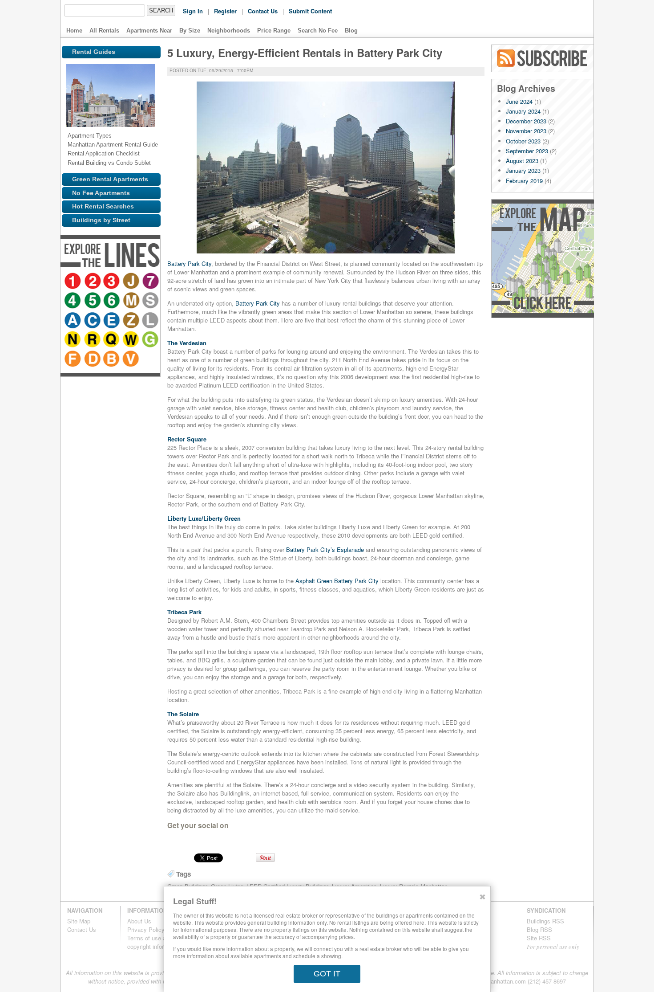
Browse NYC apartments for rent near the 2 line (93, 281)
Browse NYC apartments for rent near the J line (132, 281)
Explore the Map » (542, 259)
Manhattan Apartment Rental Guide (113, 144)
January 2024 (523, 111)
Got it (327, 973)
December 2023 (526, 121)
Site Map (78, 921)
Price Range (274, 30)
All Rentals (104, 30)
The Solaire (183, 714)
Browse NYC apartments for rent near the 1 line (73, 281)
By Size (189, 30)
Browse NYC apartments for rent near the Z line (93, 340)
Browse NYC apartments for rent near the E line (73, 340)
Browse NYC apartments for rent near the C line (129, 320)
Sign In (193, 11)
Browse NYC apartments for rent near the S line (93, 320)
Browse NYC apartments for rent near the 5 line (109, 301)
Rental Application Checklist (104, 153)
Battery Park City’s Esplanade (325, 549)
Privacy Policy (146, 929)
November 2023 (526, 131)
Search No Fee (318, 30)
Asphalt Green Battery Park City (337, 580)
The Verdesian (186, 343)
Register (225, 11)
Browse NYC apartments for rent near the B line (112, 379)
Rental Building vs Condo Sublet (109, 162)
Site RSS (539, 938)
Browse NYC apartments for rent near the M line (73, 320)
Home (74, 30)
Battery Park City (189, 263)
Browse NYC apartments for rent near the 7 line (73, 301)
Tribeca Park (184, 612)
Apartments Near (149, 30)
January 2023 (523, 170)
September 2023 (527, 151)
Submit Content (310, 11)
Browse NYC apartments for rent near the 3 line (112, 281)
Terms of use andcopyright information (154, 942)
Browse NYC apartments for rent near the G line (132, 359)
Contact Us (263, 11)
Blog (351, 30)
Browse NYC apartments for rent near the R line (73, 359)
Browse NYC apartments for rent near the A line (109, 320)
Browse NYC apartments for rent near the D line (93, 379)
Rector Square (186, 439)
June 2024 (519, 101)
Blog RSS (543, 58)
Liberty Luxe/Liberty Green (204, 518)
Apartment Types (90, 135)
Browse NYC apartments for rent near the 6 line (129, 301)
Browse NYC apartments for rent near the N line (129, 340)
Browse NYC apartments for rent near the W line (112, 359)
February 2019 (524, 180)
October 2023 (523, 141)
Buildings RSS (545, 921)
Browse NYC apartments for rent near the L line (112, 340)
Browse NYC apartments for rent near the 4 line (90, 301)
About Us (139, 921)
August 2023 (522, 160)
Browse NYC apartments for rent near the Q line (93, 359)
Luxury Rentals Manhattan (531, 18)
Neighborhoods (228, 30)
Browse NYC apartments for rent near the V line (132, 379)
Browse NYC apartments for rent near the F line (73, 379)
